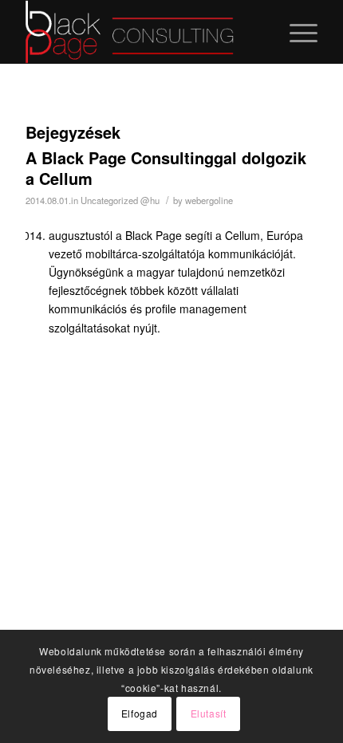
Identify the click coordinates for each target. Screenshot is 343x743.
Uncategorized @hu (120, 200)
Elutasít (209, 713)
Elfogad (139, 713)
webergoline (209, 200)
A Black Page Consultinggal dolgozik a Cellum (166, 168)
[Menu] (295, 32)
